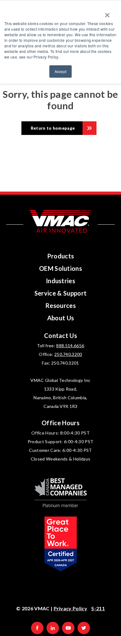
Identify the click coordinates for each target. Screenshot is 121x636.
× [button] (107, 13)
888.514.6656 (70, 345)
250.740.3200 (68, 354)
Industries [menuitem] (60, 280)
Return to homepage (53, 128)
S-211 (98, 608)
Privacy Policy (70, 608)
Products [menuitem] (60, 256)
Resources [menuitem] (60, 305)
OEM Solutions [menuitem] (60, 268)
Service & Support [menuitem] (60, 293)
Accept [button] (61, 71)
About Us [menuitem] (60, 318)
